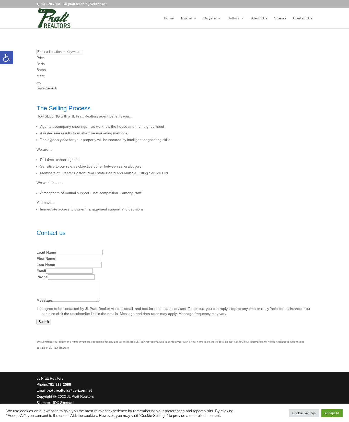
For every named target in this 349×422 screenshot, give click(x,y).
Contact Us (302, 18)
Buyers (210, 18)
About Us (259, 18)
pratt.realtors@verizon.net (69, 390)
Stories (280, 18)
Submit (44, 322)
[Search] (39, 83)
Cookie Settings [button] (304, 413)
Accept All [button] (332, 413)
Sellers (233, 18)
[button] (6, 57)
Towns (186, 18)
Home (169, 18)
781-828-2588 (50, 4)
